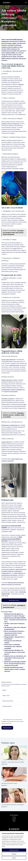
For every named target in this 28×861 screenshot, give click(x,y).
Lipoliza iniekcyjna (6, 442)
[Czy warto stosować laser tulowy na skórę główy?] (14, 795)
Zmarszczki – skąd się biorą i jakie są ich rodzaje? (12, 762)
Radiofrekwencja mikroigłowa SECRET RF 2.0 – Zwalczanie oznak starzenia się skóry (15, 619)
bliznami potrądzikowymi (18, 389)
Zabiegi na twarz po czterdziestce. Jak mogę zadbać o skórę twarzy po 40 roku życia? (15, 658)
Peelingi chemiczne (6, 380)
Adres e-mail (6, 695)
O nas (14, 817)
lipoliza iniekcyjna (18, 573)
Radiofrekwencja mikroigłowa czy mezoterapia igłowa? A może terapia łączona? (14, 652)
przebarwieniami (5, 389)
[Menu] (26, 2)
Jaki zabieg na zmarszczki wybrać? (9, 783)
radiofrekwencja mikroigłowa (9, 575)
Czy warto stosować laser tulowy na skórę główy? (12, 804)
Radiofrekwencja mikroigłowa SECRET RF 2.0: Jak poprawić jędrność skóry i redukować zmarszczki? (15, 663)
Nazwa (5, 690)
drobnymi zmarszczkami (11, 391)
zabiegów (21, 84)
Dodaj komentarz (7, 706)
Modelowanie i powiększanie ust (10, 425)
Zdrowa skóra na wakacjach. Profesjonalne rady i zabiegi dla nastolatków (13, 646)
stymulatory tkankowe (7, 571)
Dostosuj (14, 854)
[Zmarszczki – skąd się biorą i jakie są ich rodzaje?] (14, 753)
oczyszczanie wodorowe (8, 569)
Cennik (14, 819)
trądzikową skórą (14, 365)
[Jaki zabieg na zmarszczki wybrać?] (14, 774)
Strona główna (14, 815)
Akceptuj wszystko (14, 850)
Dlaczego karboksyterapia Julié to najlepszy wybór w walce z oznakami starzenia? (14, 669)
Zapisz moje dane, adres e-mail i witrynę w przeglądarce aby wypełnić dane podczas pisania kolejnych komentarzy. (12, 721)
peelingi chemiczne (21, 569)
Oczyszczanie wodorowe (8, 359)
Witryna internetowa (8, 701)
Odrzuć (14, 857)
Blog (14, 821)
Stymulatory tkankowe (7, 398)
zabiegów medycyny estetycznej (10, 123)
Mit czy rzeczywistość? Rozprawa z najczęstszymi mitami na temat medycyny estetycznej (14, 633)
